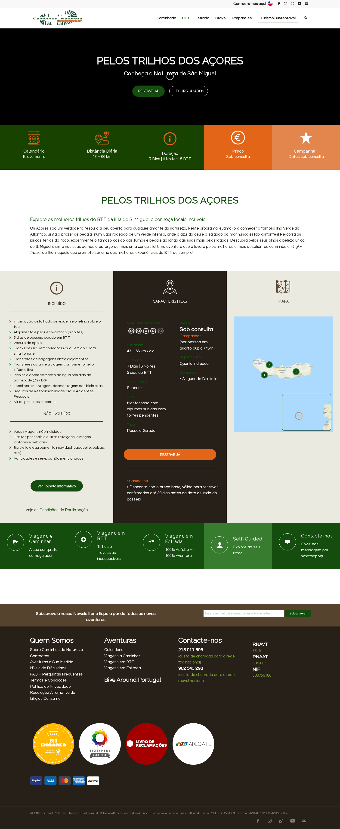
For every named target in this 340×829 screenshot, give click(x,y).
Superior (134, 388)
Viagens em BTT (119, 662)
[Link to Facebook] (278, 3)
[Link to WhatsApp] (292, 3)
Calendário (114, 650)
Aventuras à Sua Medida (51, 662)
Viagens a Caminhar (122, 656)
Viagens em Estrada (122, 668)
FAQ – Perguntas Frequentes (56, 674)
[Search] (305, 18)
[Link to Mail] (306, 3)
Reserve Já (148, 91)
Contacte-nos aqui (249, 4)
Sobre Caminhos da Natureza (56, 650)
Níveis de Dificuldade (48, 668)
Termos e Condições (48, 680)
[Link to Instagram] (285, 3)
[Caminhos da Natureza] (58, 18)
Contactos (39, 656)
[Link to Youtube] (299, 3)
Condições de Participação (64, 510)
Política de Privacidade (50, 687)
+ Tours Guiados (188, 91)
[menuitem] (166, 18)
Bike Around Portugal (132, 679)
